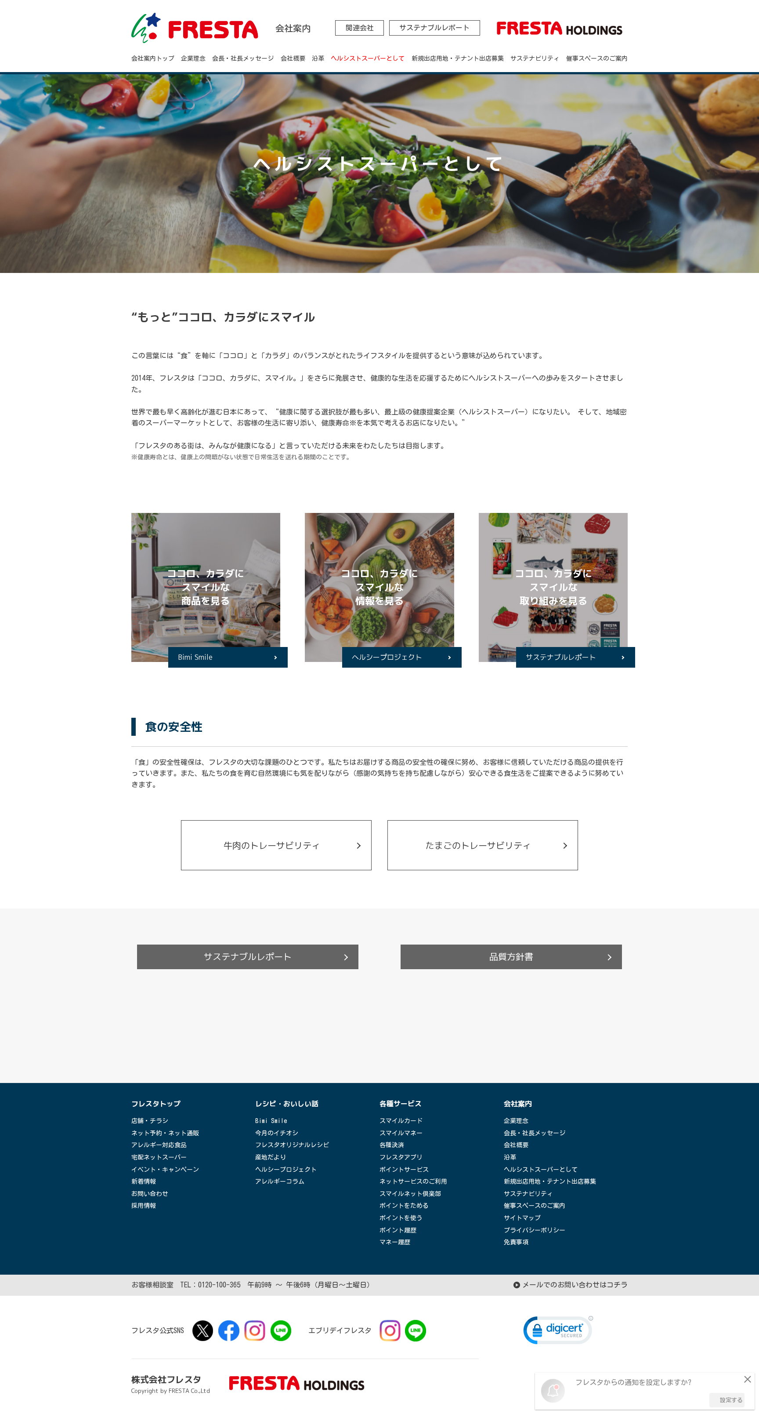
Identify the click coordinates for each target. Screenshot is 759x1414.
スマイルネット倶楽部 (410, 1194)
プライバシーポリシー (534, 1230)
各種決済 (392, 1145)
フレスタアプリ (401, 1157)
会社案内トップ (152, 58)
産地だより (270, 1157)
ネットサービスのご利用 (413, 1181)
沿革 (318, 58)
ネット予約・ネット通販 (165, 1133)
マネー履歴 (395, 1242)
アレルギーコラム (279, 1181)
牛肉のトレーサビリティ (272, 845)
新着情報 (143, 1181)
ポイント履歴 (398, 1230)
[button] (558, 1332)
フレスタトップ (156, 1104)
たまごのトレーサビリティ (478, 845)
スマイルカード (401, 1121)
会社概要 (293, 58)
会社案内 (518, 1104)
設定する (731, 1400)
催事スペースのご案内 (597, 58)
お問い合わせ (149, 1194)
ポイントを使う (401, 1218)
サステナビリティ (535, 58)
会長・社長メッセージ (243, 58)
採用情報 (143, 1206)
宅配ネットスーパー (159, 1157)
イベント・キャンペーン (165, 1170)
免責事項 (516, 1242)
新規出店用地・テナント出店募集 (458, 58)
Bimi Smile (195, 657)
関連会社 (360, 27)
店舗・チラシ (149, 1121)
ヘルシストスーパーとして (368, 58)
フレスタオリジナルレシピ (292, 1145)
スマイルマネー (401, 1133)
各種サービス (401, 1104)
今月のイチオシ (276, 1133)
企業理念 (193, 58)
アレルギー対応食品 (159, 1145)
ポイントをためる (404, 1206)
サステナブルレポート (434, 27)
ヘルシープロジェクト (387, 657)
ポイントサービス (404, 1170)
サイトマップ (522, 1218)
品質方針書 (511, 956)
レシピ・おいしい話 (286, 1104)
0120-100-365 (219, 1284)
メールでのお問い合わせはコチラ (575, 1284)
